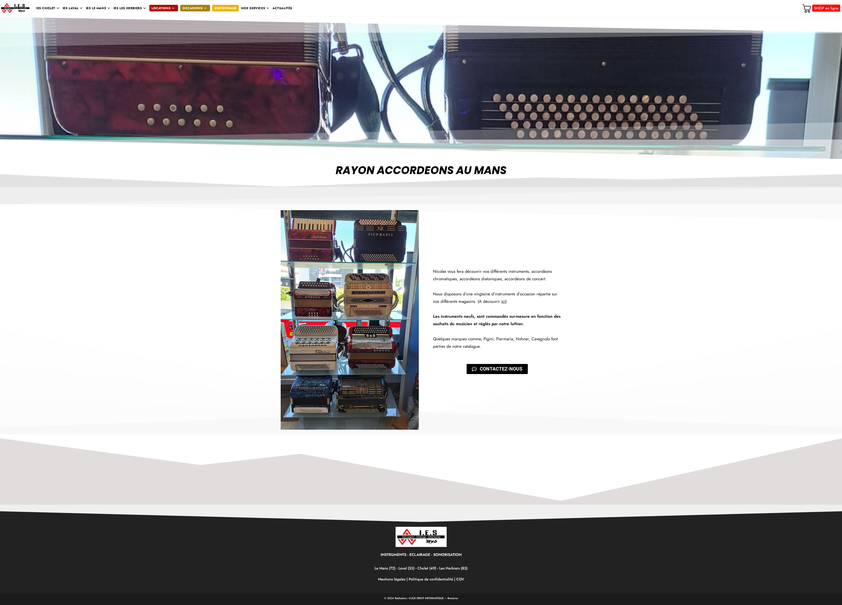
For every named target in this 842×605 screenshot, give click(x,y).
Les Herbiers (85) (453, 568)
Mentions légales (391, 579)
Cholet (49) (427, 568)
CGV (460, 579)
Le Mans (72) (385, 568)
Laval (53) (405, 568)
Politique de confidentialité (431, 579)
